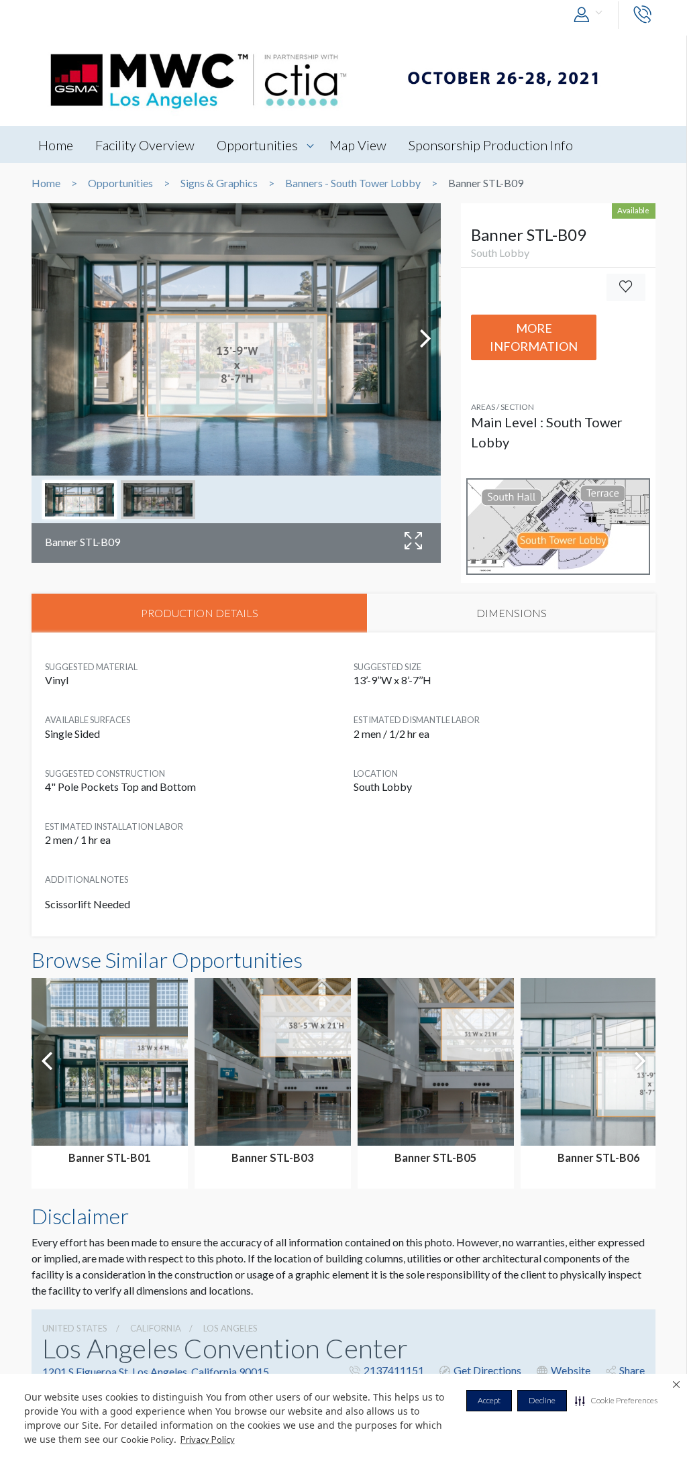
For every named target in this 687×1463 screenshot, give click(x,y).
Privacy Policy (207, 1439)
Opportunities (257, 145)
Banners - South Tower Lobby (353, 183)
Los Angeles (230, 1328)
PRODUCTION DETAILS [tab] (199, 612)
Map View (357, 145)
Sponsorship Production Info (491, 145)
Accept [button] (489, 1400)
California (155, 1328)
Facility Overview (145, 145)
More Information (534, 337)
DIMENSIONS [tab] (511, 612)
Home (55, 145)
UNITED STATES (74, 1328)
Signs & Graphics (219, 183)
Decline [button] (542, 1400)
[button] (616, 1400)
